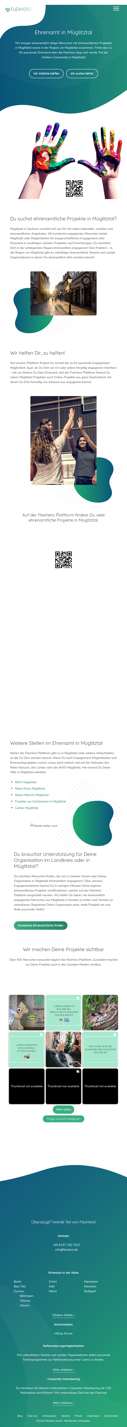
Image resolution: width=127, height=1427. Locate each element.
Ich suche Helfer (82, 73)
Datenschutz (111, 1416)
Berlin (17, 1282)
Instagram (59, 1260)
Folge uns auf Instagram (63, 1119)
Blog (20, 1416)
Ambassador (49, 1416)
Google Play (63, 531)
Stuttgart (90, 1291)
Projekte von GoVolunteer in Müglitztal (40, 801)
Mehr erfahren (62, 1370)
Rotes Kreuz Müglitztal (30, 788)
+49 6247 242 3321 (67, 1244)
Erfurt (53, 1282)
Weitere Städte (62, 1315)
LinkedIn (67, 1260)
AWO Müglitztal (25, 782)
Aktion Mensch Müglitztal (32, 795)
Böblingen (26, 1296)
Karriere (65, 1416)
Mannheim (91, 1282)
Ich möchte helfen (46, 73)
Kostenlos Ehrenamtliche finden (40, 925)
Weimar (25, 1301)
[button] (26, 1012)
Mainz (53, 1291)
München (90, 1286)
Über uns (32, 1416)
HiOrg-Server (63, 1333)
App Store (63, 540)
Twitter (51, 1260)
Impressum (93, 1416)
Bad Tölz (20, 1286)
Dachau (19, 1291)
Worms (25, 1305)
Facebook (75, 1260)
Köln (52, 1286)
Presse (78, 1416)
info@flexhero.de (66, 1249)
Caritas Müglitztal (26, 808)
